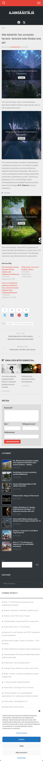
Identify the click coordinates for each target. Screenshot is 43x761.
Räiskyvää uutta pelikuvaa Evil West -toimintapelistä (29, 379)
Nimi (6, 424)
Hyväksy (21, 739)
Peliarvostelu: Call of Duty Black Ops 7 (17, 663)
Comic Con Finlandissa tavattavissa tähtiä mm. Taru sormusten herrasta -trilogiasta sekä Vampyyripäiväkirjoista (10, 288)
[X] (24, 22)
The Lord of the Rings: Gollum (23, 323)
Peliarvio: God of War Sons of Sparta (17, 616)
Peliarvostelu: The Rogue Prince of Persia (18, 687)
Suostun (21, 77)
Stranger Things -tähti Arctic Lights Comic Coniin (21, 668)
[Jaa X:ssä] (5, 312)
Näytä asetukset (21, 752)
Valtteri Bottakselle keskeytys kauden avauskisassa (22, 649)
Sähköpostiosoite (29, 424)
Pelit (3, 28)
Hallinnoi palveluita (21, 733)
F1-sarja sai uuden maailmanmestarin (17, 682)
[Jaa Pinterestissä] (19, 312)
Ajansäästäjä (21, 12)
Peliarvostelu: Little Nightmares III (15, 701)
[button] (39, 711)
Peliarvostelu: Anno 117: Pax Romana (17, 627)
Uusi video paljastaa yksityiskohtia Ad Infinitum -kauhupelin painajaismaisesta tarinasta (9, 381)
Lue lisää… (7, 193)
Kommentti (8, 408)
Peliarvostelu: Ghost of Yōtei (14, 707)
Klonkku (10, 323)
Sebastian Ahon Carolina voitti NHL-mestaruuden (21, 621)
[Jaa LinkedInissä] (26, 312)
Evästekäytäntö (21, 758)
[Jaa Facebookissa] (12, 312)
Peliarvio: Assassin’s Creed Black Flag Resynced (21, 610)
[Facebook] (19, 22)
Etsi (3, 560)
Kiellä (21, 746)
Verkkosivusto (9, 432)
